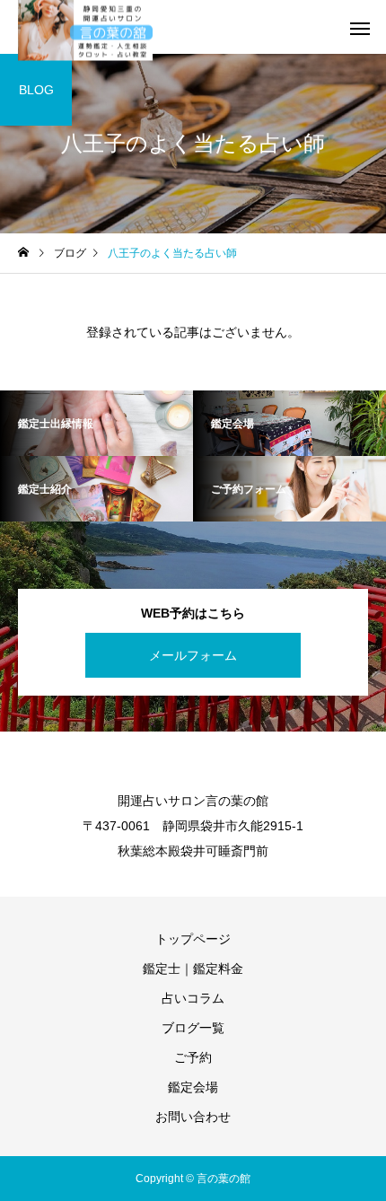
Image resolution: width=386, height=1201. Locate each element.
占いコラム (193, 998)
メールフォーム (193, 655)
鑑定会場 (193, 1087)
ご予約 (193, 1057)
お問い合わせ (193, 1116)
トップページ (193, 939)
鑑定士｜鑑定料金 (193, 968)
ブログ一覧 (193, 1028)
